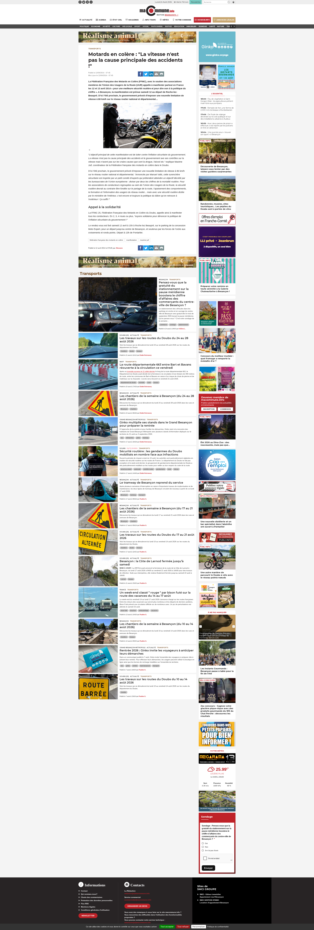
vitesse (176, 469)
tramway (146, 438)
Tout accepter (167, 926)
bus (122, 438)
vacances (154, 610)
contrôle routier (148, 469)
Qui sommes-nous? (89, 894)
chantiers (124, 351)
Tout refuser (183, 926)
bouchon (133, 610)
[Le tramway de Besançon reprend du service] (98, 488)
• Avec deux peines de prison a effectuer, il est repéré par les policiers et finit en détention (217, 125)
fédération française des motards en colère (106, 240)
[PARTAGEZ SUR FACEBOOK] (140, 74)
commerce (163, 325)
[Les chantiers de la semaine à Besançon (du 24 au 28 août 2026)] (98, 402)
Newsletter (88, 916)
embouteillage (143, 610)
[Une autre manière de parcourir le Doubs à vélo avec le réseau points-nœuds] (217, 557)
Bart (122, 362)
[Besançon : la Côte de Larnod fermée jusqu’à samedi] (98, 567)
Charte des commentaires (91, 897)
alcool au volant (126, 469)
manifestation (131, 240)
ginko (138, 438)
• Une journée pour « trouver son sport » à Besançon (216, 133)
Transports (94, 49)
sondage (173, 325)
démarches (130, 438)
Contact (84, 891)
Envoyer (208, 868)
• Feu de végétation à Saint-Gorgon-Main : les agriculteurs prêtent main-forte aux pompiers (217, 101)
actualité (134, 335)
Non (206, 847)
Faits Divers (132, 448)
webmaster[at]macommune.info (137, 923)
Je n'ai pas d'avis (211, 850)
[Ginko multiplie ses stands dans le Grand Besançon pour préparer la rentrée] (98, 428)
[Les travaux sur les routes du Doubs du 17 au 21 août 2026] (98, 541)
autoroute (137, 469)
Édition (160, 15)
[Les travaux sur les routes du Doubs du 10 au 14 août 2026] (98, 685)
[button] (229, 2)
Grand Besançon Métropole (132, 419)
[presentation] (200, 626)
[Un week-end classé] (98, 598)
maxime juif (144, 240)
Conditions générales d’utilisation (95, 910)
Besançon (163, 279)
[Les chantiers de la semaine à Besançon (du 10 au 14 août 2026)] (98, 630)
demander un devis (137, 906)
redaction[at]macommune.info (137, 893)
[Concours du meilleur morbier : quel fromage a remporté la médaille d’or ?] (217, 340)
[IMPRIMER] (161, 74)
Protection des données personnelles (96, 900)
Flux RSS (85, 904)
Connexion (225, 409)
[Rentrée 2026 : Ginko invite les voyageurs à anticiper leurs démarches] (98, 656)
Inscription (209, 409)
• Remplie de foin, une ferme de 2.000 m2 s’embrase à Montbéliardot (217, 109)
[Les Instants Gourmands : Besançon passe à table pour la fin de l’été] (217, 653)
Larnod (123, 579)
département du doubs (128, 382)
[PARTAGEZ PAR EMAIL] (156, 74)
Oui (206, 843)
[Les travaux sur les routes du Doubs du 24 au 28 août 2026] (98, 344)
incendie (141, 382)
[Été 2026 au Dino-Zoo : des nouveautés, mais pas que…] (217, 427)
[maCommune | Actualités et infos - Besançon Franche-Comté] (157, 11)
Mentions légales (88, 907)
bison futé (124, 610)
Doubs (122, 448)
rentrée (135, 666)
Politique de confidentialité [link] (218, 927)
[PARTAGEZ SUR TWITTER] (145, 74)
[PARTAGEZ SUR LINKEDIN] (151, 74)
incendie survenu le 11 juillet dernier (141, 371)
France (123, 590)
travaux (139, 351)
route (149, 382)
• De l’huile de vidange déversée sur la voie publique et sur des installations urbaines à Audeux (216, 116)
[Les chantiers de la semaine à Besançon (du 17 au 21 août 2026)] (98, 514)
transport (142, 495)
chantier (123, 692)
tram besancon (145, 666)
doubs (132, 351)
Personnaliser (198, 926)
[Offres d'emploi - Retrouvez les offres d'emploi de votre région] (217, 224)
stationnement (183, 325)
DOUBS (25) (124, 335)
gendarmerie (160, 469)
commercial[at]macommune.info (137, 900)
